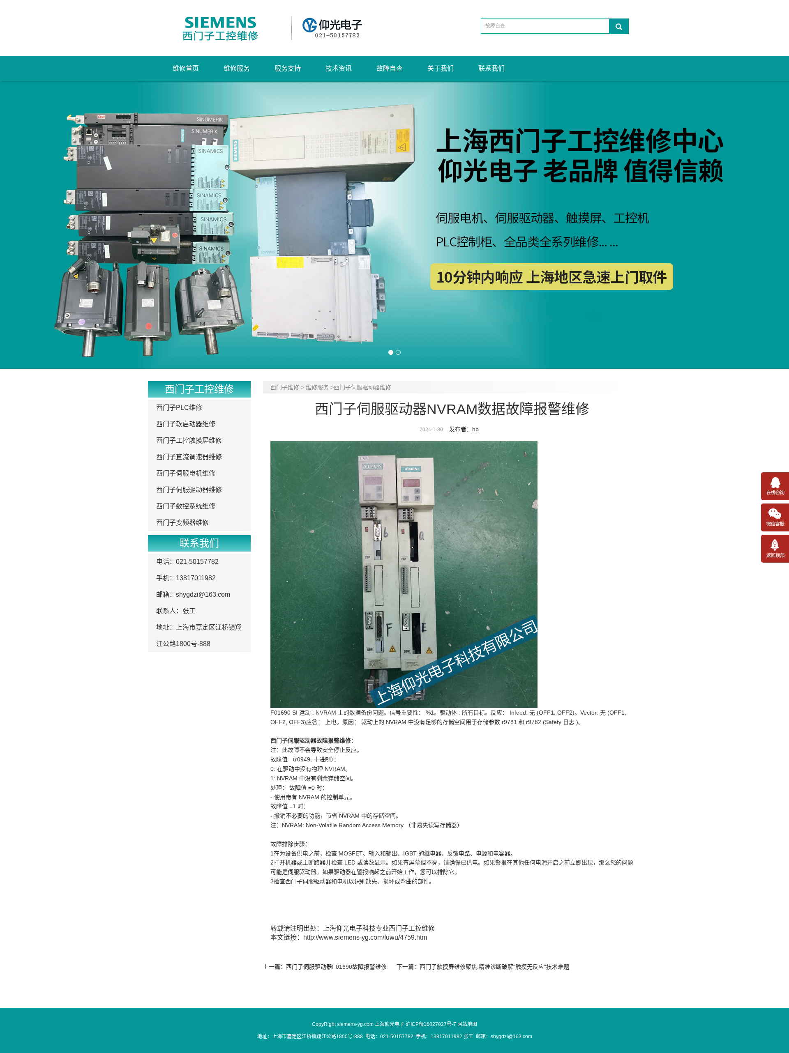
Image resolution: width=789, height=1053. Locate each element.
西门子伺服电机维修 (185, 473)
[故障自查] (619, 26)
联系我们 (491, 68)
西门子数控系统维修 (185, 506)
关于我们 (440, 68)
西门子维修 (284, 387)
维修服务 (237, 68)
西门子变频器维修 (182, 522)
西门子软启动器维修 (185, 424)
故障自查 (389, 68)
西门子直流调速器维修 (189, 456)
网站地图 (467, 1024)
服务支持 (288, 68)
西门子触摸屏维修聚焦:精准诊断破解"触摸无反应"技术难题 (494, 966)
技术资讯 (338, 68)
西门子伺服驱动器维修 (189, 489)
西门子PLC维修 (179, 407)
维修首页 (186, 68)
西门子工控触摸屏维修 (189, 440)
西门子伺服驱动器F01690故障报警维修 (336, 966)
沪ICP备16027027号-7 (431, 1024)
